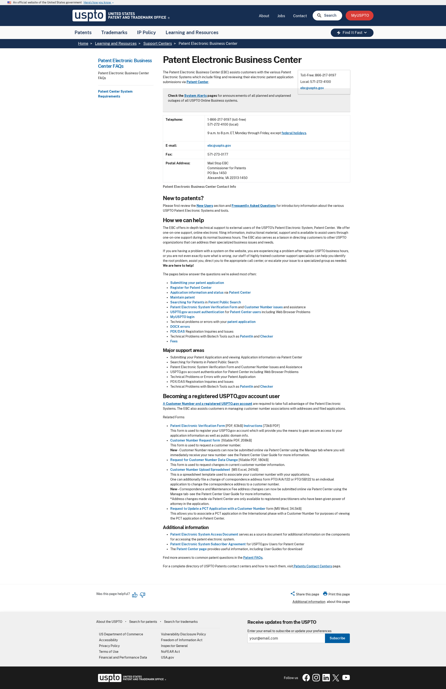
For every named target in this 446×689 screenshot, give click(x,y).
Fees (173, 341)
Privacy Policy (109, 646)
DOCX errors (180, 326)
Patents (83, 32)
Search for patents (143, 622)
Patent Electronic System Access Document (204, 534)
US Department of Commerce (121, 634)
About (264, 16)
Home (83, 43)
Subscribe (337, 638)
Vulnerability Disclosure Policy (183, 634)
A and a (183, 404)
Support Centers (157, 43)
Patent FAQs (252, 557)
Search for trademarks (181, 622)
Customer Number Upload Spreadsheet (200, 469)
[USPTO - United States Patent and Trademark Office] (131, 681)
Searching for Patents (187, 302)
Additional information (308, 602)
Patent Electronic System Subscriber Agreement (208, 544)
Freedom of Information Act (181, 640)
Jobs (281, 16)
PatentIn (246, 336)
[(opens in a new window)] (315, 680)
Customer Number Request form (195, 440)
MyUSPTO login (182, 317)
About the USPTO (109, 622)
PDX (173, 331)
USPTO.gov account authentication (197, 312)
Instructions (253, 426)
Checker (266, 336)
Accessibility (108, 640)
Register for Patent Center (191, 287)
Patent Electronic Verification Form (197, 426)
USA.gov (167, 657)
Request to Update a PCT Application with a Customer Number (218, 508)
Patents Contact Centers (312, 566)
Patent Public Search (224, 302)
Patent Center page (192, 549)
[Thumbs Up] (135, 595)
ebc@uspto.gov (312, 88)
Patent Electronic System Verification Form (203, 307)
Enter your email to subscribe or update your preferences (289, 631)
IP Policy (146, 32)
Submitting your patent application (197, 283)
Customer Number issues (263, 307)
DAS (181, 331)
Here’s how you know (99, 2)
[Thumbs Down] (142, 595)
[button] (304, 595)
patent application (241, 322)
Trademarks (114, 32)
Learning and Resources (192, 32)
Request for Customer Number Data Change (204, 460)
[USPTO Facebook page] (305, 680)
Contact (300, 16)
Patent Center (240, 292)
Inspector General (174, 646)
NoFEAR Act (170, 651)
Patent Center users (245, 312)
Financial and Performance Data (123, 657)
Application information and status (196, 292)
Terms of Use (108, 651)
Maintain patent (182, 297)
